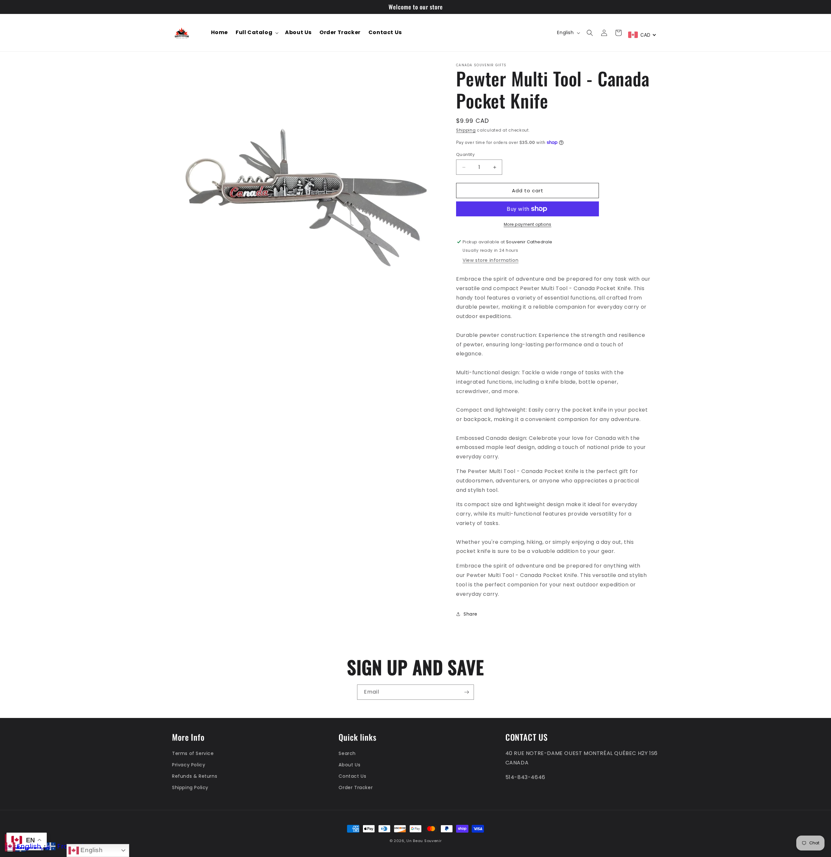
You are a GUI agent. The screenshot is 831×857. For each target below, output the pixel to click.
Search (347, 753)
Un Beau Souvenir (423, 840)
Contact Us (352, 776)
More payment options (528, 224)
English (91, 850)
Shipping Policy (190, 787)
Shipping (466, 130)
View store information (490, 260)
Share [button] (471, 614)
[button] (256, 32)
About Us (349, 764)
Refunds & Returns (194, 776)
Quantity (465, 154)
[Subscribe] (466, 692)
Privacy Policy (188, 764)
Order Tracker (356, 787)
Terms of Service (193, 753)
